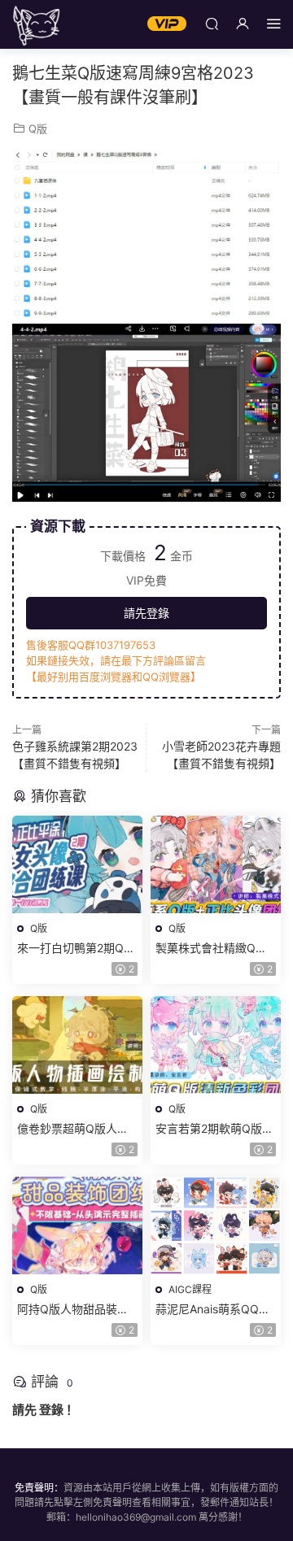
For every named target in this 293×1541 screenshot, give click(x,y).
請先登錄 (146, 613)
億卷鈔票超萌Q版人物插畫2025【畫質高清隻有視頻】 (76, 1129)
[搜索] (211, 23)
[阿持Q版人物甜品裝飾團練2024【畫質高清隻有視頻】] (77, 1225)
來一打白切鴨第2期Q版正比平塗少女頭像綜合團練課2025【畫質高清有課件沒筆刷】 (76, 948)
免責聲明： (39, 1488)
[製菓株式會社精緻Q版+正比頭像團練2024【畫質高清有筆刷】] (216, 864)
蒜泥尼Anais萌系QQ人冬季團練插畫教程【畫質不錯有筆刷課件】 (212, 1309)
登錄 (51, 1409)
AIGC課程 (190, 1289)
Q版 (37, 128)
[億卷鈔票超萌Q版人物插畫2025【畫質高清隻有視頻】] (77, 1045)
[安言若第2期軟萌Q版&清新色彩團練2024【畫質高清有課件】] (216, 1045)
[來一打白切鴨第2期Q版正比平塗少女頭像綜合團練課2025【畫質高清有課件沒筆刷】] (77, 864)
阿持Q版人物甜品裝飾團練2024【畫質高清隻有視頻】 (76, 1309)
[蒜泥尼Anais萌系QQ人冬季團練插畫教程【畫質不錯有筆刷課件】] (216, 1225)
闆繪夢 (36, 24)
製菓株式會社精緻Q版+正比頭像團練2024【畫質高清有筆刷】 (211, 948)
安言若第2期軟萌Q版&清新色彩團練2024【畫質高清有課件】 (214, 1129)
